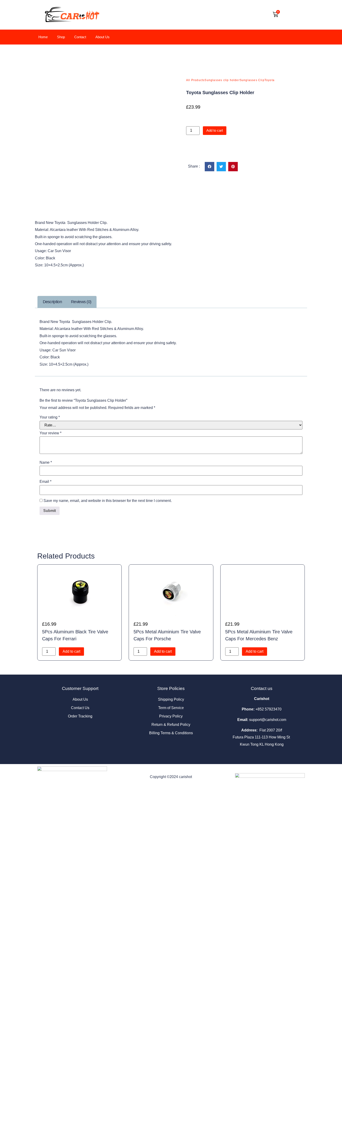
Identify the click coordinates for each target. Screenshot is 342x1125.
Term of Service (171, 708)
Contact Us (80, 708)
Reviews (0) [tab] (81, 301)
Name (46, 462)
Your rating (50, 417)
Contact (80, 37)
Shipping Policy (171, 699)
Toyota (270, 80)
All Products (195, 80)
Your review (50, 433)
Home (43, 37)
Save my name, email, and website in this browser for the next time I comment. (108, 501)
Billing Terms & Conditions (171, 733)
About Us (102, 37)
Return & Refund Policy (170, 725)
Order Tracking (80, 716)
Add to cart (214, 130)
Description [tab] (52, 301)
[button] (209, 166)
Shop (61, 37)
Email (45, 482)
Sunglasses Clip (252, 80)
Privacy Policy (171, 716)
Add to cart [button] (71, 651)
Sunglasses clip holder (222, 80)
